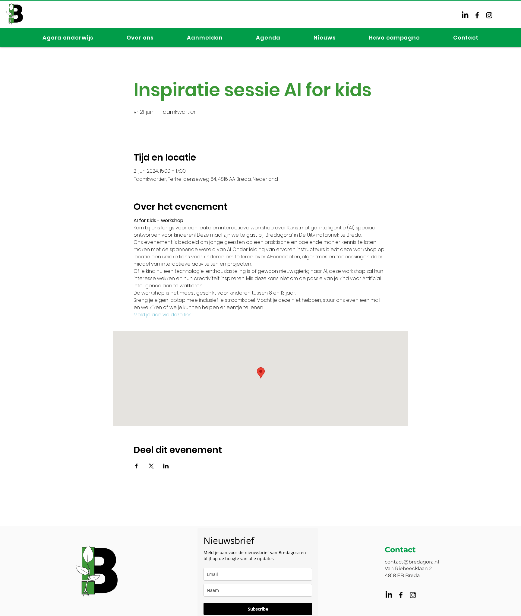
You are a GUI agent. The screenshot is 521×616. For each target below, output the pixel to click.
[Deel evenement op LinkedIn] (166, 466)
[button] (68, 37)
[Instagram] (489, 15)
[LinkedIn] (465, 15)
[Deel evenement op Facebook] (136, 466)
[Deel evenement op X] (151, 466)
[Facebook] (477, 15)
